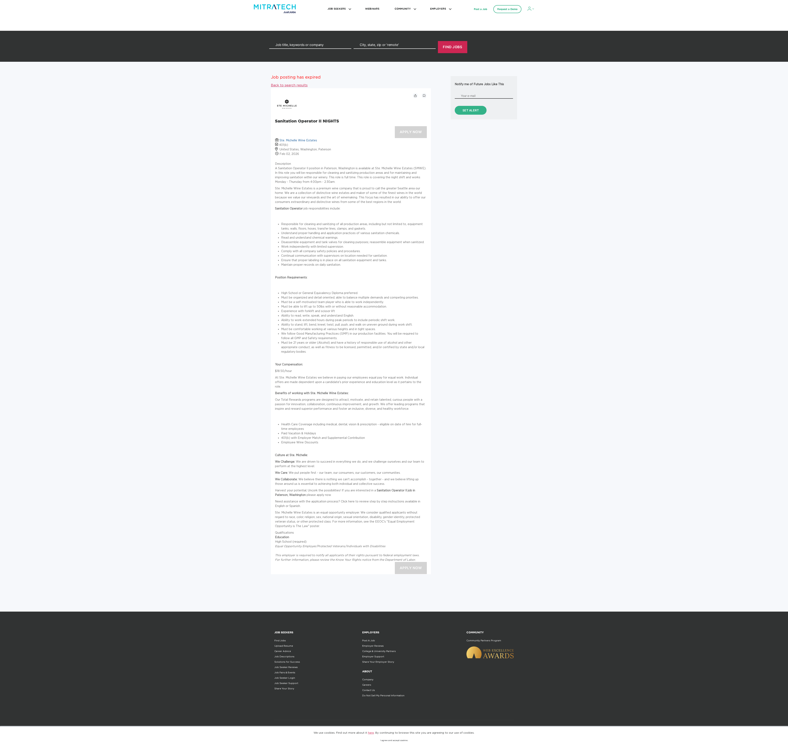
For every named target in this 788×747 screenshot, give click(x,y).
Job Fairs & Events (284, 672)
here (371, 732)
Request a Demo (507, 9)
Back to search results (289, 85)
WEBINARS (372, 9)
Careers (366, 685)
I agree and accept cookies (394, 740)
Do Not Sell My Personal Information (383, 695)
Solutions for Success (287, 662)
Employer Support (373, 656)
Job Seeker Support (286, 683)
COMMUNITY (403, 9)
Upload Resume (283, 646)
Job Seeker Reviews (286, 667)
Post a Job (480, 9)
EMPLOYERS (438, 9)
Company (367, 679)
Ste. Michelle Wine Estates (298, 140)
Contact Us (368, 690)
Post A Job (368, 640)
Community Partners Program (483, 640)
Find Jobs (280, 640)
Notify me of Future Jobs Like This (479, 84)
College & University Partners (379, 651)
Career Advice (282, 651)
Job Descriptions (284, 656)
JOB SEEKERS (337, 9)
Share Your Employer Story (378, 662)
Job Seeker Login (284, 678)
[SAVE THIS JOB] (424, 95)
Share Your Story (284, 688)
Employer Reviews (373, 646)
